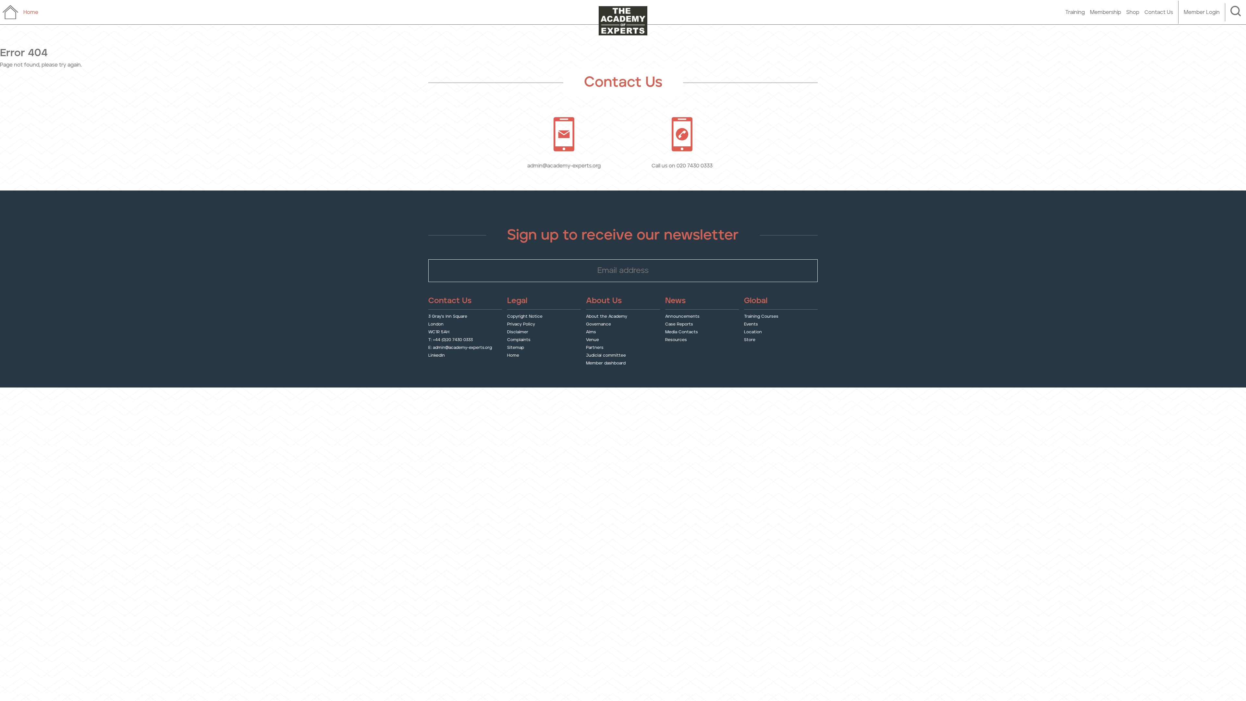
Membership (1105, 12)
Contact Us (1158, 12)
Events (751, 324)
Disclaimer (517, 332)
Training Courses (761, 316)
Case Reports (679, 324)
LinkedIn (436, 355)
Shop (1132, 12)
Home (513, 355)
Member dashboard (606, 363)
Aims (591, 332)
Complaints (519, 340)
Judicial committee (606, 355)
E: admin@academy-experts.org (460, 348)
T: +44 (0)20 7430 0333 (450, 340)
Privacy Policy (521, 324)
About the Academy (606, 316)
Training (1075, 12)
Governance (598, 324)
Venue (592, 340)
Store (749, 340)
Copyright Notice (525, 316)
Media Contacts (681, 332)
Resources (676, 340)
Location (753, 332)
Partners (595, 348)
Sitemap (515, 348)
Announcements (682, 316)
